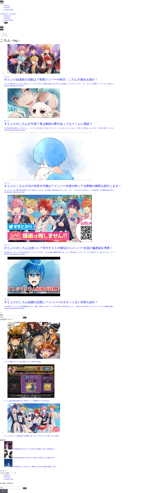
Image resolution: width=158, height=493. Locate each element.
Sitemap (7, 7)
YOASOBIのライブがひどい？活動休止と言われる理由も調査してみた (35, 466)
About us (7, 5)
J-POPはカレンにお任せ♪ (8, 14)
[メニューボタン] (1, 29)
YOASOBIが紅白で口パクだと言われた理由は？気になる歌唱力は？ (34, 449)
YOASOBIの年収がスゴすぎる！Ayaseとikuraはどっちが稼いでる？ (34, 458)
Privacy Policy (8, 10)
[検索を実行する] (24, 317)
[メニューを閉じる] (1, 1)
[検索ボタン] (6, 23)
